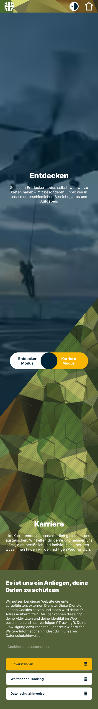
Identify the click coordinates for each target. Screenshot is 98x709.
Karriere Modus (68, 360)
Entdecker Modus (27, 360)
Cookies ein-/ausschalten (27, 647)
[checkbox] (74, 6)
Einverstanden (21, 664)
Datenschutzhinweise (27, 693)
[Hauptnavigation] (88, 5)
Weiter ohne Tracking (27, 679)
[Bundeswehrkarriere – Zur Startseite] (9, 6)
